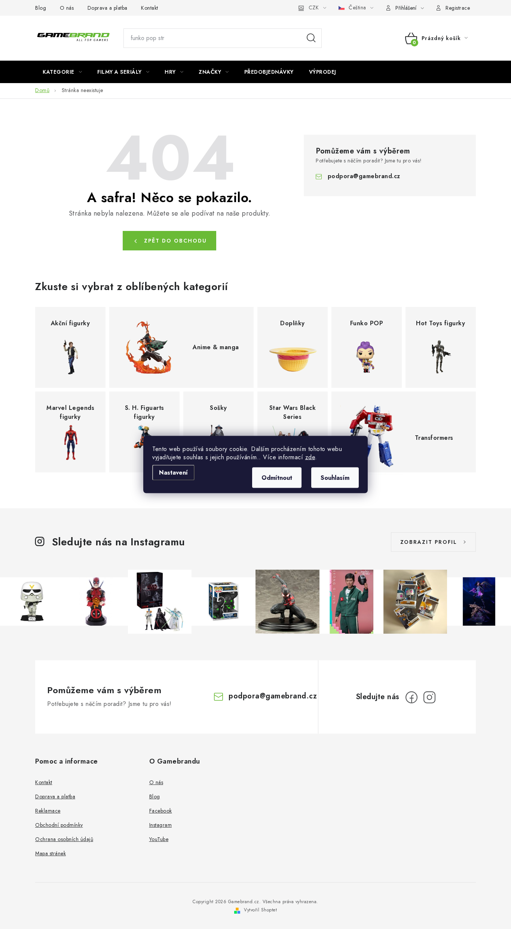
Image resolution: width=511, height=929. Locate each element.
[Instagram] (429, 697)
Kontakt (149, 8)
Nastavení (173, 472)
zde (310, 457)
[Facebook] (411, 697)
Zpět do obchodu (175, 240)
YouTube (159, 839)
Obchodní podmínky (59, 825)
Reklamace (48, 810)
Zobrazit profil (428, 542)
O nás (67, 8)
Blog (40, 8)
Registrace (458, 8)
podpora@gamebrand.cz (364, 176)
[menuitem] (62, 72)
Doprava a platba (108, 8)
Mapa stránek (50, 853)
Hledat (311, 38)
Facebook (160, 810)
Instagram (160, 825)
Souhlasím (335, 477)
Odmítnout (276, 477)
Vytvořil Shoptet (260, 910)
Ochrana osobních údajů (64, 839)
